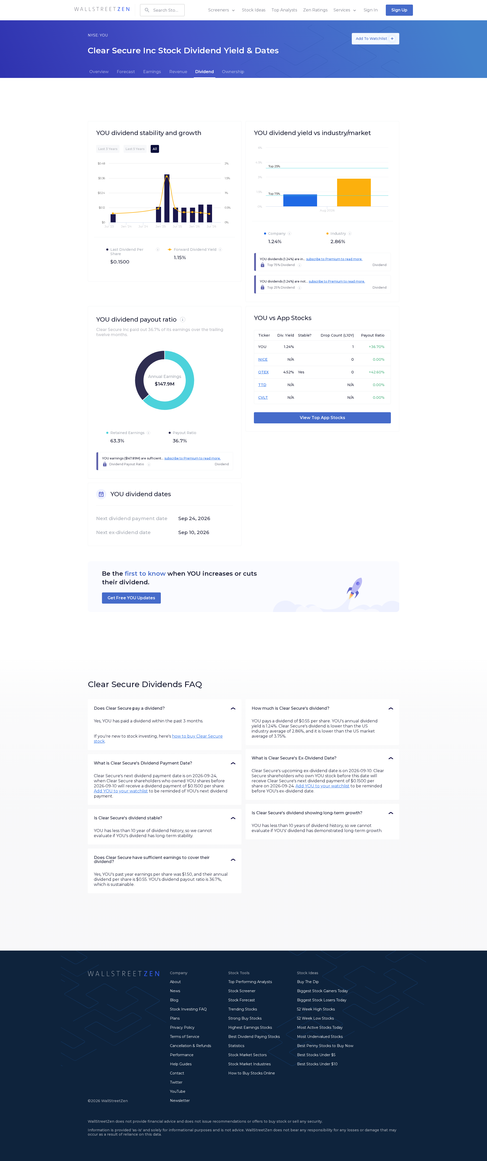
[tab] (99, 72)
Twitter (176, 1082)
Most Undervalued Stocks (320, 1036)
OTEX (263, 372)
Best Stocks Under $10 (317, 1064)
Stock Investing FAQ (188, 1009)
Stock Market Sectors (247, 1055)
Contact (177, 1073)
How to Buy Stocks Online (251, 1073)
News (175, 991)
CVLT (263, 397)
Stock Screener (241, 991)
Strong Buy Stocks (245, 1018)
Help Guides (181, 1064)
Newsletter (180, 1100)
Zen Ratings (315, 10)
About (175, 982)
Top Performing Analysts (250, 982)
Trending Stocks (242, 1009)
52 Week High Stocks (316, 1009)
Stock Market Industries (249, 1064)
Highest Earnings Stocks (250, 1027)
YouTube (177, 1091)
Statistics (236, 1045)
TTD (262, 385)
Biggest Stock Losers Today (321, 1000)
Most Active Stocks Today (320, 1027)
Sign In (371, 10)
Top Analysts (284, 10)
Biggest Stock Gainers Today (322, 991)
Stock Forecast (241, 1000)
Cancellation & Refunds (190, 1045)
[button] (164, 708)
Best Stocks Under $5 (316, 1055)
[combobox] (162, 10)
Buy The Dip (308, 982)
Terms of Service (184, 1036)
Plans (175, 1018)
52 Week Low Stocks (315, 1018)
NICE (263, 359)
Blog (174, 1000)
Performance (182, 1055)
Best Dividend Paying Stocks (254, 1036)
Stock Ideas (253, 10)
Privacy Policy (182, 1027)
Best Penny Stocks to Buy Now (325, 1045)
